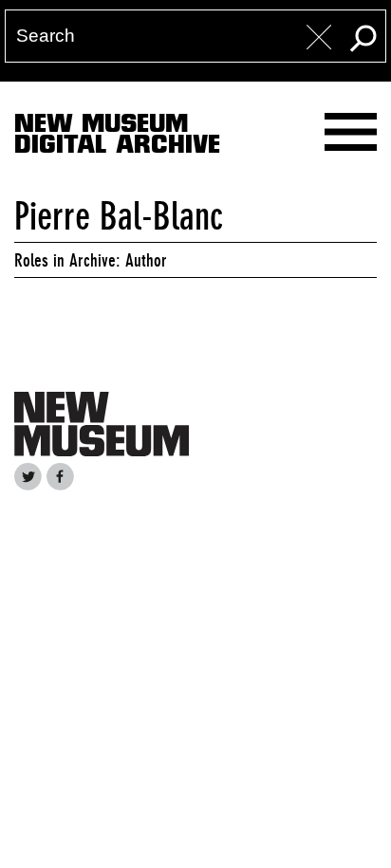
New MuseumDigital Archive (117, 137)
